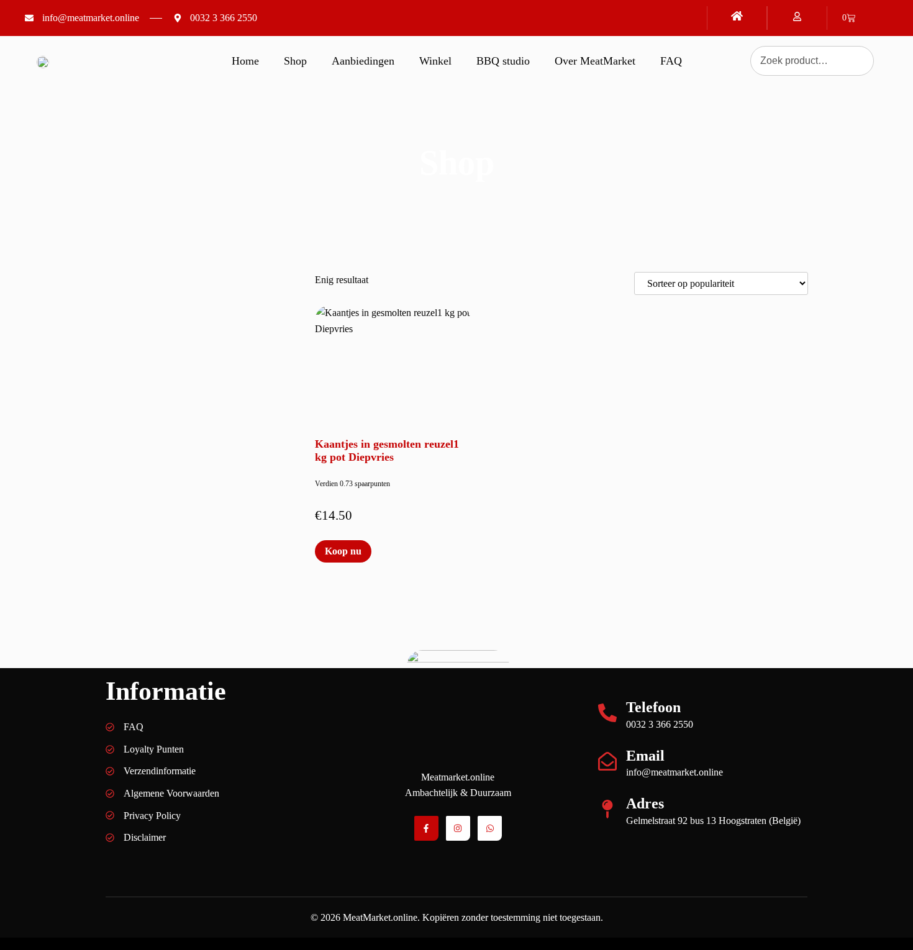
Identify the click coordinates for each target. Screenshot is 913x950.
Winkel (435, 61)
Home (245, 61)
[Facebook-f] (426, 828)
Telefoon (653, 707)
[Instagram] (458, 828)
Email (645, 756)
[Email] (607, 761)
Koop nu (343, 551)
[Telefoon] (607, 712)
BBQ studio (503, 61)
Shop (295, 61)
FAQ (671, 61)
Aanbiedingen (363, 61)
